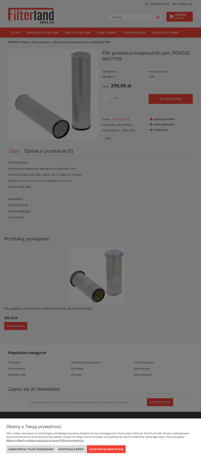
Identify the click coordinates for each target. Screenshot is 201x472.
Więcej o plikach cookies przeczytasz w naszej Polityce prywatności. (45, 440)
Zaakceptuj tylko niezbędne (31, 449)
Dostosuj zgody (71, 449)
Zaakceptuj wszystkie (106, 449)
